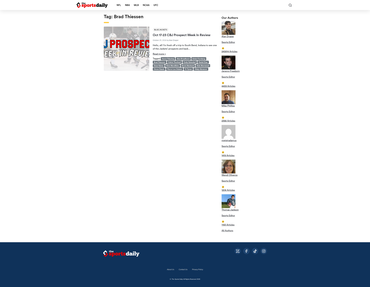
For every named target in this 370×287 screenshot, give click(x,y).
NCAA (146, 5)
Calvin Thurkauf (174, 62)
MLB (136, 5)
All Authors (227, 231)
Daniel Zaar (203, 62)
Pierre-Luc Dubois (174, 69)
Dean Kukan (158, 66)
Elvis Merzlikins (172, 66)
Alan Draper (173, 40)
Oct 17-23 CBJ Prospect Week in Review (181, 35)
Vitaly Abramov (201, 69)
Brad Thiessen (159, 62)
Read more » (159, 54)
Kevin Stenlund (188, 66)
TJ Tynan (188, 69)
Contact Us (183, 270)
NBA (127, 5)
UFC (155, 5)
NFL (119, 5)
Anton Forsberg (198, 59)
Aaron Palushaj (168, 59)
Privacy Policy (197, 270)
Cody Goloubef (190, 62)
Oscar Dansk (159, 69)
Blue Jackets (160, 30)
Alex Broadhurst (183, 59)
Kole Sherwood (203, 66)
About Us (170, 270)
